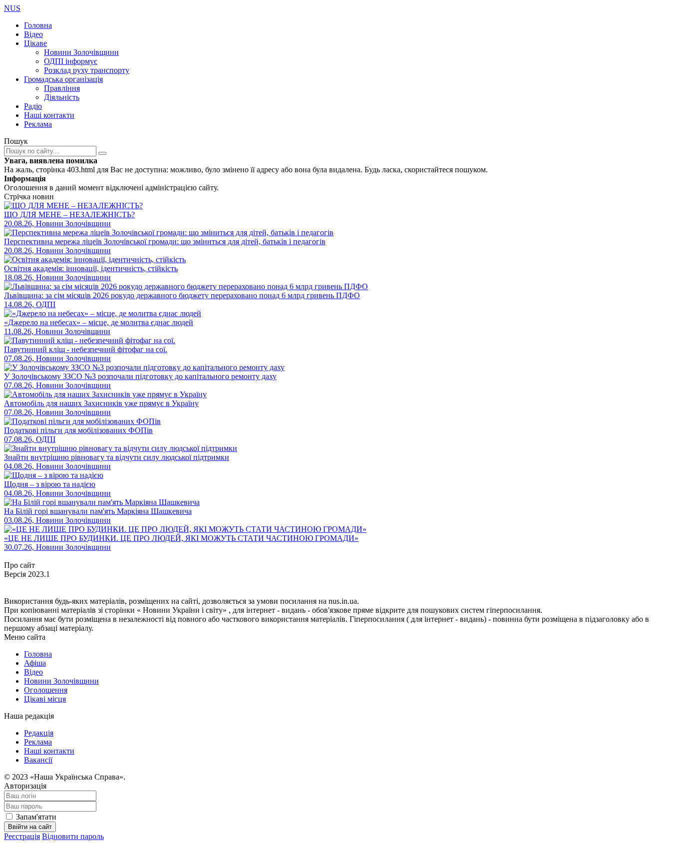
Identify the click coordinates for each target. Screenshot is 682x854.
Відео (33, 34)
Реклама (38, 124)
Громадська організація (63, 79)
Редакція (38, 733)
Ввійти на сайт (30, 827)
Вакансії (38, 760)
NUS (12, 8)
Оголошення (45, 690)
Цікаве (35, 43)
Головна (38, 25)
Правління (62, 88)
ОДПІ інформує (70, 61)
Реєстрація (22, 836)
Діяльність (61, 97)
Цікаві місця (45, 699)
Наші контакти (49, 115)
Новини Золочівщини (81, 52)
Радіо (33, 106)
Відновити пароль (73, 836)
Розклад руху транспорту (86, 70)
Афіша (35, 663)
